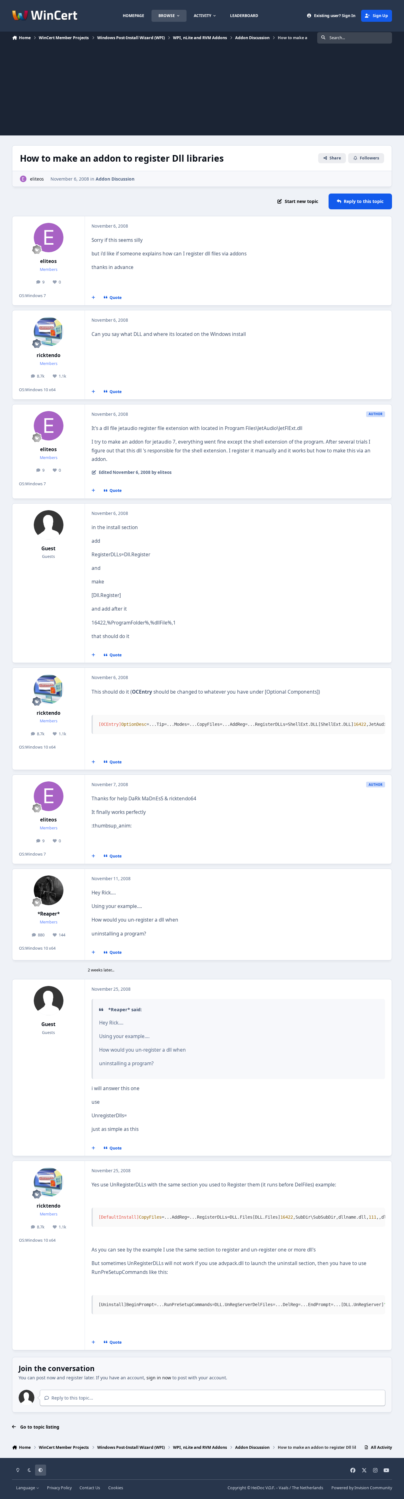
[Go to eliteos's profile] (23, 179)
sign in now (158, 1378)
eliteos (37, 179)
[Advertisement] (202, 91)
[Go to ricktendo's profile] (48, 332)
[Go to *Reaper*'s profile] (48, 890)
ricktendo (49, 355)
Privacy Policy (59, 1487)
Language (26, 1487)
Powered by (361, 1487)
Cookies (115, 1487)
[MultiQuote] (93, 297)
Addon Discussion (115, 179)
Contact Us (90, 1487)
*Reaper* (49, 914)
